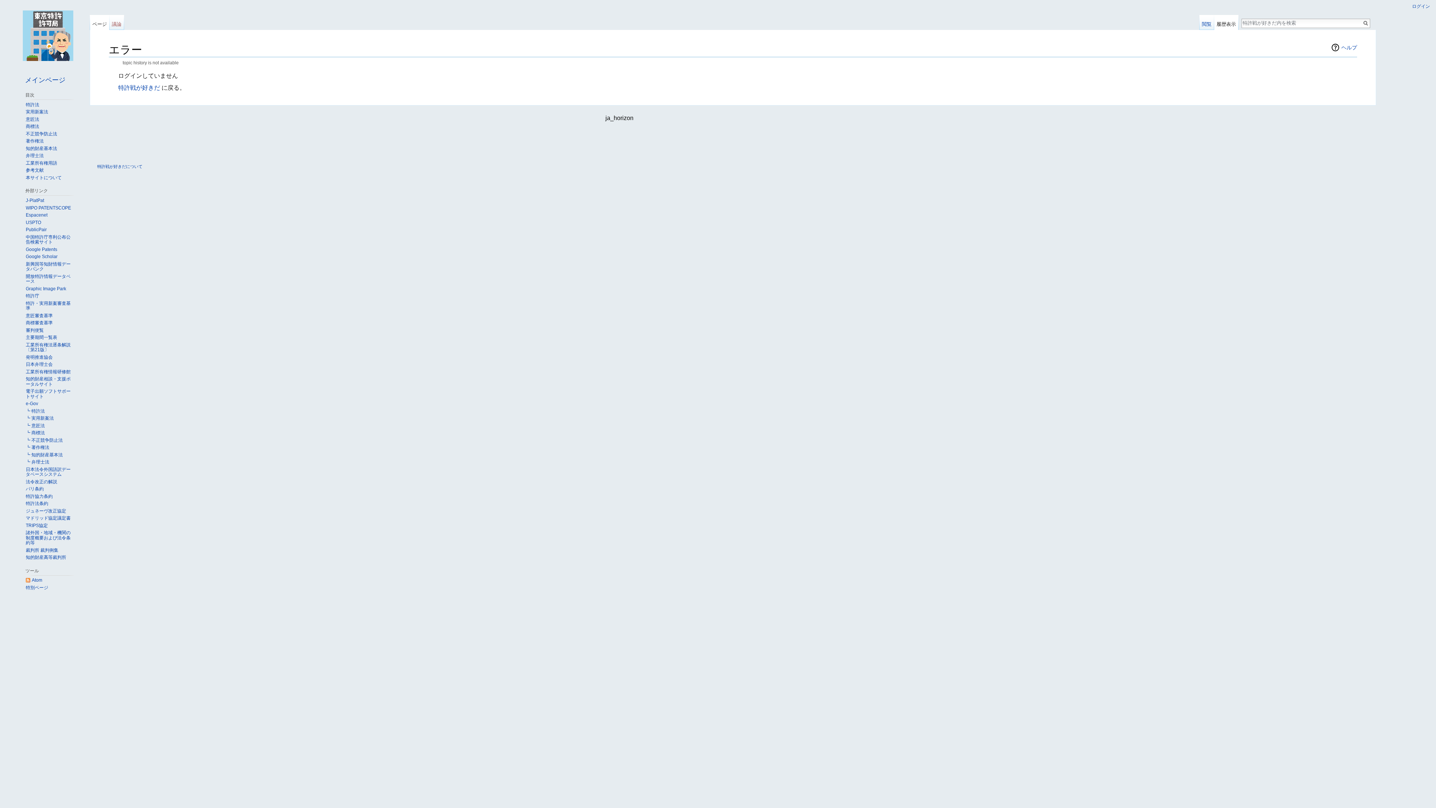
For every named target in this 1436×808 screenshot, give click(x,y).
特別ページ (37, 587)
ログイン (1421, 6)
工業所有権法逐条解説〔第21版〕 (48, 347)
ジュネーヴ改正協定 (46, 511)
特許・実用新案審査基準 (48, 306)
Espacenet (36, 215)
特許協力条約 (39, 496)
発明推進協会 (39, 357)
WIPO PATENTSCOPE (48, 208)
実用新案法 (37, 111)
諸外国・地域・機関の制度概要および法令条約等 (48, 537)
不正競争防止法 (41, 134)
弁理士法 (35, 155)
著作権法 (35, 141)
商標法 (32, 126)
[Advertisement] (718, 142)
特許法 (32, 104)
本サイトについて (44, 177)
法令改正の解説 (41, 481)
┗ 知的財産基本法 (44, 454)
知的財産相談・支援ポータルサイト (48, 381)
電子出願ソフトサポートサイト (48, 394)
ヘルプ (1349, 47)
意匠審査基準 (39, 315)
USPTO (33, 222)
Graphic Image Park (46, 288)
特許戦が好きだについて (119, 166)
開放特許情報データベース (48, 279)
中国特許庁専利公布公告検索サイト (48, 240)
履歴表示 (1226, 24)
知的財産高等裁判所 (46, 557)
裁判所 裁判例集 (42, 550)
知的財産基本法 (41, 148)
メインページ (45, 80)
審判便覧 (35, 330)
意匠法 (32, 119)
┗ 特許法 (35, 411)
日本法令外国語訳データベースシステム (48, 472)
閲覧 (1207, 24)
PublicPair (36, 229)
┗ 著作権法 (37, 447)
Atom (37, 580)
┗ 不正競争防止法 (44, 440)
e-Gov (32, 403)
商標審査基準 (39, 322)
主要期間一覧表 (41, 337)
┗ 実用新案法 (40, 418)
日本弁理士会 (39, 364)
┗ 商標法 (35, 432)
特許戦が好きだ (139, 88)
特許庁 (32, 296)
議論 (117, 24)
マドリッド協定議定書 (48, 518)
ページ (99, 24)
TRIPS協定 (37, 525)
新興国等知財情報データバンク (48, 266)
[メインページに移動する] (48, 35)
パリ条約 (35, 489)
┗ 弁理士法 (37, 462)
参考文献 (35, 170)
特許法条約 (37, 503)
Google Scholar (42, 256)
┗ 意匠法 (35, 425)
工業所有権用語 (41, 163)
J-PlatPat (35, 200)
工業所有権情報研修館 (48, 371)
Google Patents (41, 249)
